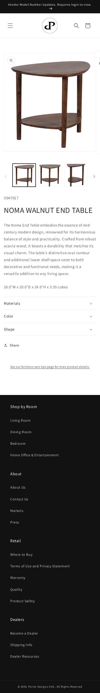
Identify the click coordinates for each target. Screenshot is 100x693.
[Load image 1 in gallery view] (24, 175)
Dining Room (21, 432)
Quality (16, 589)
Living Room (20, 420)
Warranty (17, 577)
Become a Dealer (24, 633)
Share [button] (14, 345)
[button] (10, 25)
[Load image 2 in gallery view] (49, 175)
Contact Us (19, 499)
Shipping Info (21, 644)
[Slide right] (94, 176)
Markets (16, 510)
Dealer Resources (24, 656)
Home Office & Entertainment (34, 455)
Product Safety (22, 601)
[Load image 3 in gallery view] (75, 175)
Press (14, 522)
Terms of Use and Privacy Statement (40, 566)
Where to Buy (21, 554)
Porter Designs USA (41, 686)
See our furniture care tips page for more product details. (50, 367)
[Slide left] (5, 176)
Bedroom (18, 443)
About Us (18, 487)
